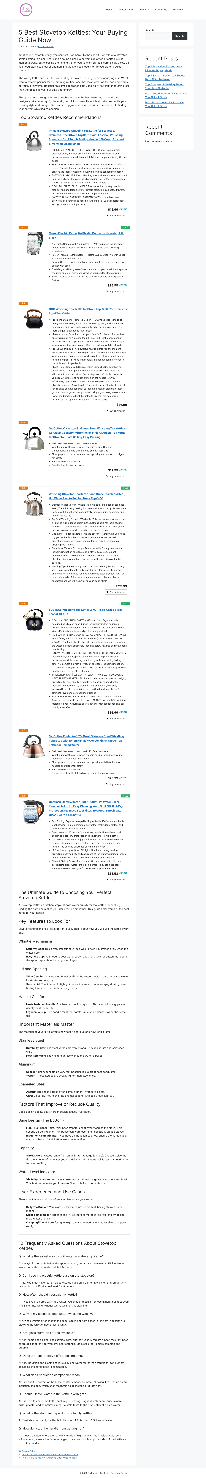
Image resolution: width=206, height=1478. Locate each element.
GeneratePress (119, 1473)
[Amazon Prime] (123, 209)
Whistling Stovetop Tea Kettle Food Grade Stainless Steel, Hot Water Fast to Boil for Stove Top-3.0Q (87, 496)
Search (149, 30)
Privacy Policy (126, 9)
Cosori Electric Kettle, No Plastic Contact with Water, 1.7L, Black (87, 235)
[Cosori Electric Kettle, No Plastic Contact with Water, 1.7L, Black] (34, 243)
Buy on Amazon (117, 215)
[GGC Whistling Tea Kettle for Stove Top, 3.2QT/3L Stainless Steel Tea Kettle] (34, 319)
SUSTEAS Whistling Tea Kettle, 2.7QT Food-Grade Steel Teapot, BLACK (85, 612)
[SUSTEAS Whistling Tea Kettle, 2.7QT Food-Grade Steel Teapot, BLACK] (34, 620)
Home (109, 9)
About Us (144, 9)
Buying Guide (28, 1451)
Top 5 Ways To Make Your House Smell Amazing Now (49, 1457)
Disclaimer (178, 9)
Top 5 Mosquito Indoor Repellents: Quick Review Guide (50, 1454)
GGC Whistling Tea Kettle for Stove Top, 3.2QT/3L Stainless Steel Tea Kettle (88, 311)
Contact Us (161, 9)
